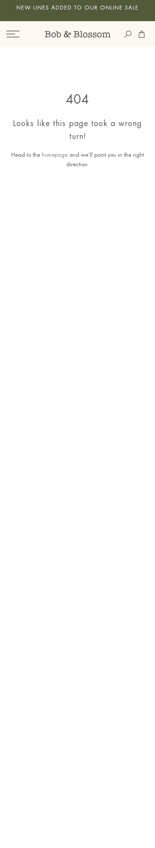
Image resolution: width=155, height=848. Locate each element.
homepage (55, 155)
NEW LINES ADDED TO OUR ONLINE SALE (77, 8)
